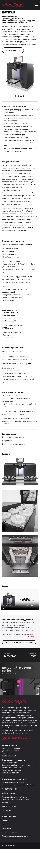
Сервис (5, 824)
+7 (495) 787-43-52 (28, 637)
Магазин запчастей (9, 832)
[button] (2, 74)
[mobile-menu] (35, 4)
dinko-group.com (8, 793)
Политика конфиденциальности (15, 836)
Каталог (5, 821)
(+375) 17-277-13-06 (9, 789)
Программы (7, 828)
